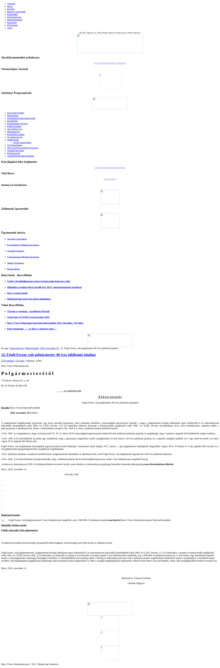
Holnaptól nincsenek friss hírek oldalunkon (29, 299)
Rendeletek (12, 121)
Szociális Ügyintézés (15, 251)
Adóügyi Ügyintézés (15, 263)
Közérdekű (12, 14)
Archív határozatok (22, 142)
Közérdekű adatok (16, 134)
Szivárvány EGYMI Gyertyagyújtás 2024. (28, 317)
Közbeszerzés (13, 153)
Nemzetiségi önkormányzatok (21, 118)
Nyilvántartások (14, 145)
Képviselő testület (15, 113)
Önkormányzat (14, 17)
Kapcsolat (12, 22)
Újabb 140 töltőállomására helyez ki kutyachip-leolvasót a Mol (38, 281)
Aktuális (11, 3)
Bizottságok (12, 115)
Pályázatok (12, 25)
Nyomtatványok (14, 137)
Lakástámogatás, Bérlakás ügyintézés (23, 257)
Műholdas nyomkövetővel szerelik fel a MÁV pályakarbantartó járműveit (44, 287)
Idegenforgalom (14, 20)
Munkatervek (13, 131)
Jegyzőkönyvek (14, 129)
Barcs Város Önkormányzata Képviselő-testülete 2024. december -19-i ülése (45, 323)
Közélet (11, 9)
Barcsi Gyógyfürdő (16, 11)
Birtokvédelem (13, 269)
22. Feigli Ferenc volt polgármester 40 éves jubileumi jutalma (48, 355)
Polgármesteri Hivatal (17, 123)
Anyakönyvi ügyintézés (17, 239)
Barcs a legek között (17, 293)
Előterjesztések (14, 126)
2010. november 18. (49, 348)
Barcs (10, 6)
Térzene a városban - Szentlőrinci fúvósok (28, 311)
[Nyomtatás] (7, 361)
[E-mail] (19, 361)
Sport (9, 28)
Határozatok (13, 140)
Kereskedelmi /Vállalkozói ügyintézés (23, 245)
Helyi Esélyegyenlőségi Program (22, 148)
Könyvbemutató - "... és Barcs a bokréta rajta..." (32, 329)
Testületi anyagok (15, 150)
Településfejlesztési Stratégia (20, 156)
